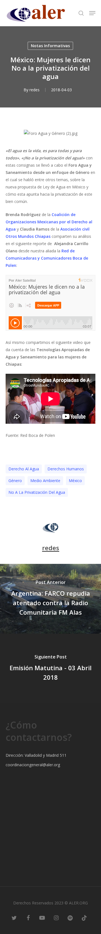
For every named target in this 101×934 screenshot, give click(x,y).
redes (34, 89)
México (75, 480)
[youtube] (42, 917)
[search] (81, 13)
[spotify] (70, 917)
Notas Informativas (50, 45)
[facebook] (28, 917)
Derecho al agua (23, 468)
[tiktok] (84, 917)
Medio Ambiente (45, 480)
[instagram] (56, 917)
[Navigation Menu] (92, 13)
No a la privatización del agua (36, 492)
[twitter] (14, 917)
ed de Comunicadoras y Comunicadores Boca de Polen (47, 258)
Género (15, 480)
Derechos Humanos (65, 468)
